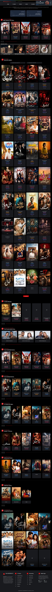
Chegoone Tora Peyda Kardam (20, 110)
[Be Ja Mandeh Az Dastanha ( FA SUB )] (26, 310)
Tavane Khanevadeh (19, 212)
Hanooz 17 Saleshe (46, 37)
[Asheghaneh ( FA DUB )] (26, 466)
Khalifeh (32, 263)
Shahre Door (19, 238)
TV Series (14, 4)
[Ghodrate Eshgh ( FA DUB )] (5, 28)
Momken (6, 448)
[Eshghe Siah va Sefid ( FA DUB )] (44, 558)
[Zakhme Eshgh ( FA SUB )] (20, 176)
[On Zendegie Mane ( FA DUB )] (20, 125)
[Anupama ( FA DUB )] (32, 201)
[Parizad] (6, 494)
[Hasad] (26, 494)
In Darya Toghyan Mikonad (32, 110)
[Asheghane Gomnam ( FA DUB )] (26, 385)
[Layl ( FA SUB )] (7, 278)
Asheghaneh (26, 475)
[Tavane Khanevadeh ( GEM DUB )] (20, 201)
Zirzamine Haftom (46, 448)
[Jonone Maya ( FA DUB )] (16, 466)
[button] (1, 41)
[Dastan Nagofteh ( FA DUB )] (44, 150)
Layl (7, 289)
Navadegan (46, 475)
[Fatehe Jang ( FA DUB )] (7, 252)
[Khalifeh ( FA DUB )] (32, 252)
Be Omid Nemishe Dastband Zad (20, 289)
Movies (20, 4)
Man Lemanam (44, 187)
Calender (33, 4)
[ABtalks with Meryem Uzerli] (42, 335)
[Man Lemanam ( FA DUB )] (44, 176)
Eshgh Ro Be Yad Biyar (26, 421)
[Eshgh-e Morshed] (16, 494)
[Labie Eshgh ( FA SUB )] (7, 176)
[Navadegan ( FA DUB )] (46, 466)
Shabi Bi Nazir (47, 394)
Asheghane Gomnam (26, 394)
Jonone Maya (16, 475)
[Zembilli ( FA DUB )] (7, 99)
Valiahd (32, 161)
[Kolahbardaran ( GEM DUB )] (44, 74)
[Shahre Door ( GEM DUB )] (20, 227)
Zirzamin (20, 85)
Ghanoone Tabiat (36, 37)
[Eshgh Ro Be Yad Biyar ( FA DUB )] (26, 412)
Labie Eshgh (7, 187)
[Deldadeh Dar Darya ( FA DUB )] (7, 150)
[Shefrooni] (32, 278)
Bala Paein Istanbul (25, 37)
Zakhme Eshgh (20, 187)
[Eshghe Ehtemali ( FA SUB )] (15, 28)
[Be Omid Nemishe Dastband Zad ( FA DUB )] (20, 278)
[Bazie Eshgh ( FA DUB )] (32, 74)
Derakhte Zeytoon (16, 367)
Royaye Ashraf (44, 110)
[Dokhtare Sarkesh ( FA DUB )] (20, 252)
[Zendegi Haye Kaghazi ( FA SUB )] (6, 310)
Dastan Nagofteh (44, 161)
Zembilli (7, 110)
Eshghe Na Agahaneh (16, 319)
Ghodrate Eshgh (5, 37)
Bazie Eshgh (32, 85)
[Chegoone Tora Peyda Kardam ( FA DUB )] (20, 99)
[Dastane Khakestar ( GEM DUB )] (32, 227)
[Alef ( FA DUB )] (36, 412)
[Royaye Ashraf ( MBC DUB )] (44, 99)
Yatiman (7, 85)
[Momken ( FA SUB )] (6, 439)
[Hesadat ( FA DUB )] (44, 252)
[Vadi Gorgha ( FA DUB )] (20, 150)
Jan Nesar (36, 474)
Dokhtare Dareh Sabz (7, 136)
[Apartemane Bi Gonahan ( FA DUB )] (20, 540)
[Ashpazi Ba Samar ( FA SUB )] (32, 125)
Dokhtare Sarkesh (20, 263)
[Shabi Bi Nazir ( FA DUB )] (46, 385)
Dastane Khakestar (32, 238)
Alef (36, 421)
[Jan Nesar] (36, 466)
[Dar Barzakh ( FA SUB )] (44, 227)
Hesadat (44, 263)
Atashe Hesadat (44, 212)
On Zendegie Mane (20, 136)
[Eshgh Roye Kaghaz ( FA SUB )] (26, 439)
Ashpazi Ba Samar (32, 136)
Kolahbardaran (44, 85)
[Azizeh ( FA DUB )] (20, 558)
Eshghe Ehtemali (15, 37)
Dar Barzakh (44, 238)
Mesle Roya (7, 212)
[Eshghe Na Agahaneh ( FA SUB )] (16, 310)
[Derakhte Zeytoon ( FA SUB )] (16, 358)
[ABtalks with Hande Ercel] (9, 335)
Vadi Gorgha (19, 161)
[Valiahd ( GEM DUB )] (32, 150)
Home (8, 4)
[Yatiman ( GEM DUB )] (7, 74)
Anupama (32, 212)
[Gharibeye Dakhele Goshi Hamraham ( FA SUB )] (46, 310)
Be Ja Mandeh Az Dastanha (26, 319)
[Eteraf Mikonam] (7, 227)
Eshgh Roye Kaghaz (26, 448)
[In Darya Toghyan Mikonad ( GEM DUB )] (32, 99)
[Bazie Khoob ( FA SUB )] (36, 310)
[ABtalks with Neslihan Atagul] (26, 335)
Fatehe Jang (7, 263)
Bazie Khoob (36, 319)
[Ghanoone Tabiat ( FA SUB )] (35, 28)
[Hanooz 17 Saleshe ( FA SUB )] (45, 28)
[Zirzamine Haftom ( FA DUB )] (46, 439)
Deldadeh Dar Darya (7, 161)
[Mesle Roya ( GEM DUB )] (7, 201)
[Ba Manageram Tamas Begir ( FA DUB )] (7, 558)
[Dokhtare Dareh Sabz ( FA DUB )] (7, 125)
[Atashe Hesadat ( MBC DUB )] (44, 201)
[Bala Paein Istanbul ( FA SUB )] (25, 28)
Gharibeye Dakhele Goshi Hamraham (47, 319)
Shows (26, 4)
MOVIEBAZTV (7, 1)
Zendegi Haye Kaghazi (6, 319)
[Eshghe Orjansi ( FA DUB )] (32, 558)
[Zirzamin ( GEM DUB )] (20, 74)
